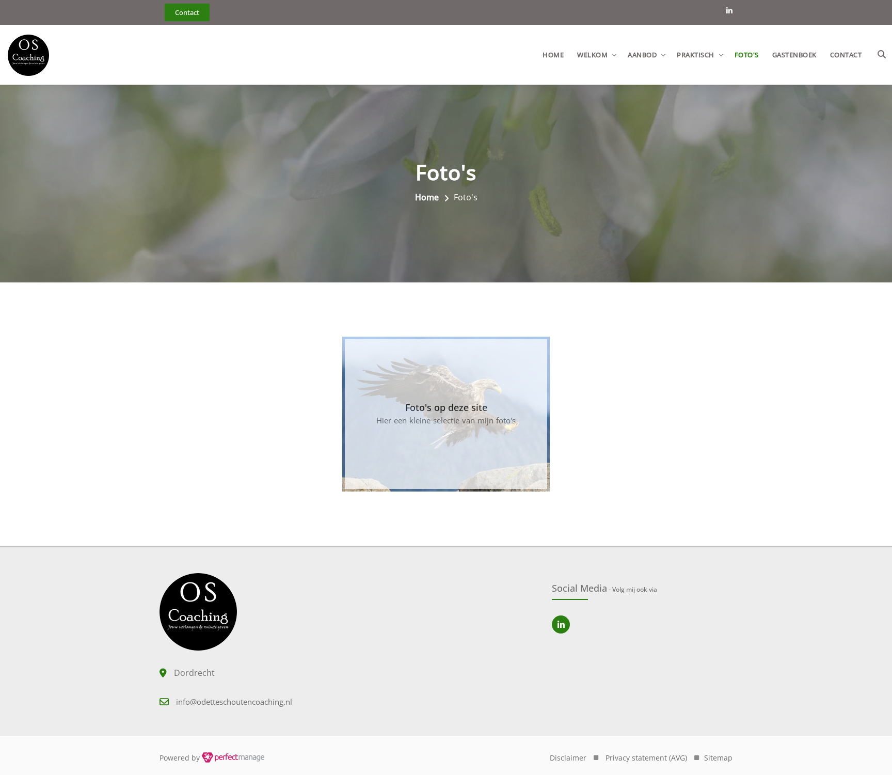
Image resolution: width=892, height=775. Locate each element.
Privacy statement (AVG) (646, 758)
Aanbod (642, 54)
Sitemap (718, 758)
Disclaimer (568, 758)
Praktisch (695, 54)
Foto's (747, 54)
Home (553, 54)
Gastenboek (794, 54)
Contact (846, 54)
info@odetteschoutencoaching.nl (234, 702)
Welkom (592, 54)
